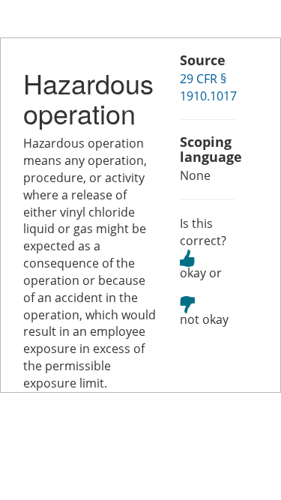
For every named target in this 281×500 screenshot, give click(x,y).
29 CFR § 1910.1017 (208, 87)
